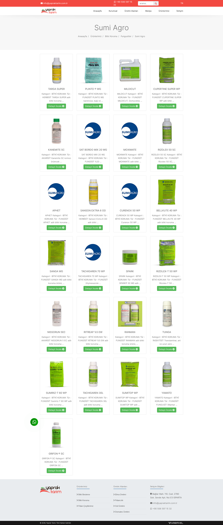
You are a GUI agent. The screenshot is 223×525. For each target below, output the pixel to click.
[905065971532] (34, 422)
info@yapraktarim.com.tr (55, 3)
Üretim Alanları (131, 11)
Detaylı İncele (55, 106)
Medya (148, 11)
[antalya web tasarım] (175, 523)
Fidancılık (119, 500)
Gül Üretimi (120, 506)
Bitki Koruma (83, 500)
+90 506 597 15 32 (162, 508)
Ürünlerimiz (164, 11)
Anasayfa (97, 11)
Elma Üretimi (120, 494)
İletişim (180, 11)
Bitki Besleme (84, 494)
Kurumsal (113, 11)
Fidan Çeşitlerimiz (85, 506)
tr (182, 3)
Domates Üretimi (122, 512)
